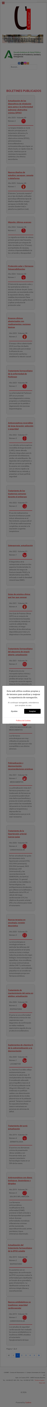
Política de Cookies (23, 721)
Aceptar (32, 711)
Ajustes (14, 711)
